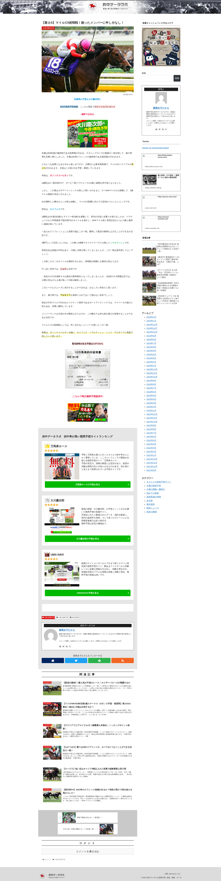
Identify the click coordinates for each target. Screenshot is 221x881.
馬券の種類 (151, 512)
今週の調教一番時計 (155, 489)
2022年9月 (151, 425)
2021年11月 (151, 463)
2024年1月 (151, 366)
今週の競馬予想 (49, 617)
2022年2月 (151, 451)
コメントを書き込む (88, 851)
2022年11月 (151, 418)
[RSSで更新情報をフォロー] (69, 646)
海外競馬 (150, 504)
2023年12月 (151, 369)
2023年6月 (151, 392)
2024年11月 (151, 328)
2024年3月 (151, 358)
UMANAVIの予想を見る (88, 593)
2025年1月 (151, 321)
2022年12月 (151, 414)
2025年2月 (151, 317)
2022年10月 (151, 422)
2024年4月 (151, 354)
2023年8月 (151, 384)
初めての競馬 (152, 493)
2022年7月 (151, 433)
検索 (144, 73)
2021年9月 (151, 470)
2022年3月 (151, 448)
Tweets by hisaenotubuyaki (154, 148)
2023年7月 (151, 388)
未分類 (149, 501)
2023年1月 (151, 410)
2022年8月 (151, 429)
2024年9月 (151, 336)
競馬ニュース (152, 508)
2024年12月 (151, 324)
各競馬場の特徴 (153, 497)
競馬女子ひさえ (67, 630)
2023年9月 (151, 381)
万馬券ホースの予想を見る (87, 484)
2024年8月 (151, 339)
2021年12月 (151, 459)
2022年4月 (151, 444)
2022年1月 (151, 455)
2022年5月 (151, 440)
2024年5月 (151, 351)
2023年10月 (151, 377)
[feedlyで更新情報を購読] (66, 646)
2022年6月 (151, 437)
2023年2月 (151, 407)
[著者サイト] (60, 646)
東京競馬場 (75, 617)
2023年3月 (151, 403)
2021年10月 (151, 466)
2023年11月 (151, 373)
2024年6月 (151, 347)
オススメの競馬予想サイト (158, 482)
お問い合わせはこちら (172, 874)
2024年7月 (151, 343)
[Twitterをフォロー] (63, 646)
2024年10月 (151, 332)
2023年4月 (151, 399)
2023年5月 (151, 395)
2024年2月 (151, 362)
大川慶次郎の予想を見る (87, 539)
